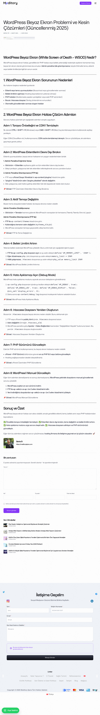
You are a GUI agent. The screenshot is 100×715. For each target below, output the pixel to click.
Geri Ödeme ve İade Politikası (45, 681)
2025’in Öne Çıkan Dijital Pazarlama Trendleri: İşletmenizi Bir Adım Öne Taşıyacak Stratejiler (37, 537)
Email (9, 616)
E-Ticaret (49, 676)
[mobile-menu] (94, 3)
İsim (8, 606)
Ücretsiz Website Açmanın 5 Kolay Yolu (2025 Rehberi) (25, 544)
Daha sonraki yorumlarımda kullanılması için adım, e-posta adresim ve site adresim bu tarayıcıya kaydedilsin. (37, 504)
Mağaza (84, 681)
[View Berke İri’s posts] (9, 443)
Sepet (61, 681)
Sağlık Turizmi (61, 676)
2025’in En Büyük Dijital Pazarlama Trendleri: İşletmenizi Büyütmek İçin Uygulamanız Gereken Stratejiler (41, 550)
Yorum (6, 467)
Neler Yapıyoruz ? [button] (36, 676)
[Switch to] (84, 676)
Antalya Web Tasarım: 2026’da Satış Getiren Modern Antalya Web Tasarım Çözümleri (35, 531)
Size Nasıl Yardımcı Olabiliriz (16, 625)
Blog (76, 681)
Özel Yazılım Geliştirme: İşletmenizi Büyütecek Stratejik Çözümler (29, 524)
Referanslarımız (75, 676)
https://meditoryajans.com (24, 444)
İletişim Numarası (57, 606)
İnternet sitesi (70, 493)
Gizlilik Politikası (25, 681)
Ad (5, 493)
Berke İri (6, 33)
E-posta (37, 493)
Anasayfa (24, 676)
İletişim (69, 681)
